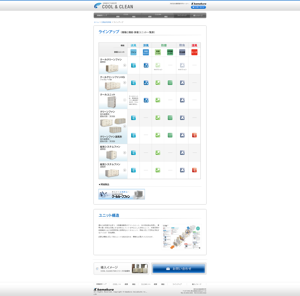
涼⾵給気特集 (106, 22)
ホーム (96, 22)
